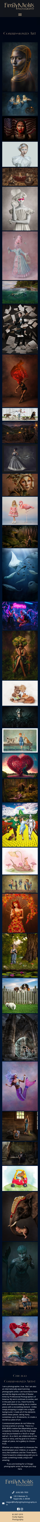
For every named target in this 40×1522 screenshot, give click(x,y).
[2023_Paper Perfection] (20, 209)
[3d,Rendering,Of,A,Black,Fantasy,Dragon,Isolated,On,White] (20, 1354)
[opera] (20, 329)
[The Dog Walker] (20, 414)
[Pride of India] (20, 1216)
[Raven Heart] (20, 717)
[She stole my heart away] (20, 1329)
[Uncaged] (20, 255)
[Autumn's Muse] (20, 913)
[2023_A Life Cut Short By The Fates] (20, 104)
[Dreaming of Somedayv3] (20, 1126)
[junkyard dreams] (20, 177)
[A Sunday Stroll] (20, 861)
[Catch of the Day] (20, 740)
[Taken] (20, 292)
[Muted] (20, 154)
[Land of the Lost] (20, 128)
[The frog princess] (20, 955)
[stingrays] (20, 574)
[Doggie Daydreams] (20, 1178)
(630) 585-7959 (22, 1492)
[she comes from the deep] (20, 1267)
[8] (20, 1153)
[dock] (20, 1304)
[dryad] (20, 485)
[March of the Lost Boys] (20, 884)
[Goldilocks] (20, 790)
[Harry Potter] (20, 1037)
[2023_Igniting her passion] (20, 380)
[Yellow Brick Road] (20, 825)
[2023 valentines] (20, 765)
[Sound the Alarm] (20, 432)
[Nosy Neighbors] (20, 995)
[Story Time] (20, 693)
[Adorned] (20, 67)
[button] (20, 15)
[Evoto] (20, 458)
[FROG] (20, 537)
